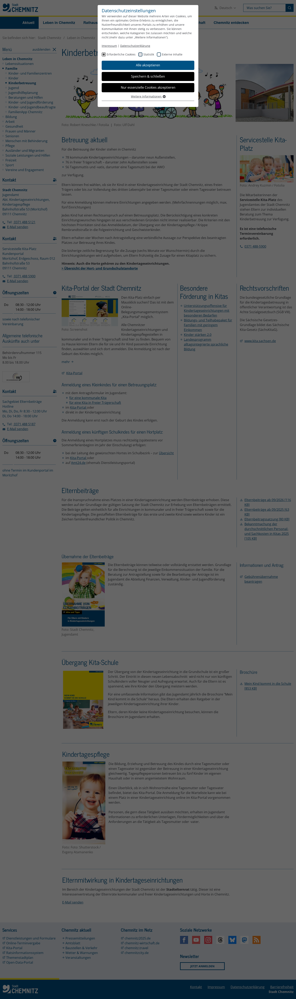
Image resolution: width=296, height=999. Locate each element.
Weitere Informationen (146, 96)
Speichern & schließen (148, 76)
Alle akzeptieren (148, 65)
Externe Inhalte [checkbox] (172, 54)
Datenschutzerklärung (135, 46)
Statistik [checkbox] (148, 54)
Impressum (109, 46)
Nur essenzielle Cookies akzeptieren (148, 87)
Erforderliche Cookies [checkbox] (121, 54)
